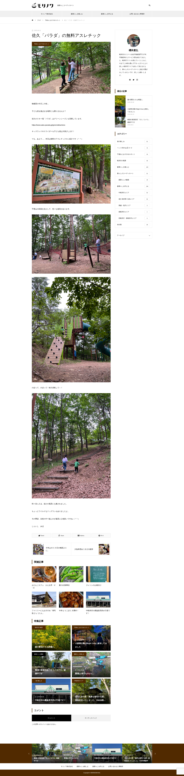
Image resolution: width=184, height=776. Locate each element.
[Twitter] (133, 80)
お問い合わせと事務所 (137, 14)
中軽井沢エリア (78, 681)
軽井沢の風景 (39, 627)
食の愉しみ (39, 681)
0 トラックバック (91, 718)
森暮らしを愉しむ (77, 14)
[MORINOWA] (42, 5)
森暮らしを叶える (107, 14)
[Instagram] (137, 80)
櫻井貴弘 (133, 50)
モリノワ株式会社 (47, 14)
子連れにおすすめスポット (41, 44)
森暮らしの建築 (38, 654)
